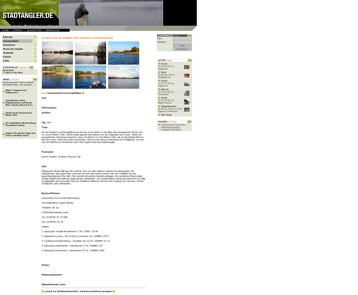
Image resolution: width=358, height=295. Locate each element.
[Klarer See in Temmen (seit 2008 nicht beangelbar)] (58, 64)
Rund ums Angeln (13, 49)
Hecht (164, 64)
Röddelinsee (164, 77)
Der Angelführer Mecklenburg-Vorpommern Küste (21, 124)
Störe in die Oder (14, 72)
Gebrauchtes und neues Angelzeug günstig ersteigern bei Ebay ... (173, 127)
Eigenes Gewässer (167, 111)
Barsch (164, 89)
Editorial (7, 37)
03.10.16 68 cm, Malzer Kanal (166, 101)
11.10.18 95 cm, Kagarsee (166, 67)
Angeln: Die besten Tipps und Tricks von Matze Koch (20, 134)
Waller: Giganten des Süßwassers (16, 91)
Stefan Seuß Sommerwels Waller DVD (19, 114)
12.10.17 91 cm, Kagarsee (166, 84)
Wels (163, 72)
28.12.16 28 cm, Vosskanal (166, 93)
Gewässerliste (10, 41)
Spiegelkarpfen (168, 106)
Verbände (8, 53)
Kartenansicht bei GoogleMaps (61, 93)
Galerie (7, 57)
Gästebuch (9, 45)
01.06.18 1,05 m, (166, 75)
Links (6, 60)
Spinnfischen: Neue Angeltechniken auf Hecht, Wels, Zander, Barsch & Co (19, 102)
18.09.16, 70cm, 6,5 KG (170, 109)
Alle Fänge (166, 115)
